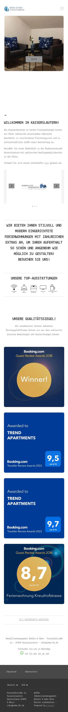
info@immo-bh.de (15, 705)
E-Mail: (11, 702)
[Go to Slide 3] (36, 206)
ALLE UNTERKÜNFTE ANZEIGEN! (34, 620)
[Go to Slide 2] (34, 206)
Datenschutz (31, 672)
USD (23, 685)
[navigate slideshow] (12, 186)
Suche (34, 59)
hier (46, 163)
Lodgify (50, 705)
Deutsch (11, 685)
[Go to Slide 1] (32, 206)
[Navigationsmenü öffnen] (62, 8)
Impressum (11, 672)
